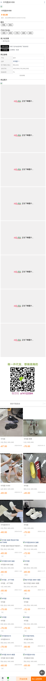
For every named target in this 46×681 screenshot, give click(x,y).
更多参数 (22, 75)
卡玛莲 (16, 61)
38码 (23, 33)
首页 (3, 679)
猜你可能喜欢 (15, 403)
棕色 (10, 25)
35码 (3, 33)
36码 (10, 33)
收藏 (8, 679)
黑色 (3, 25)
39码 (30, 33)
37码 (17, 33)
